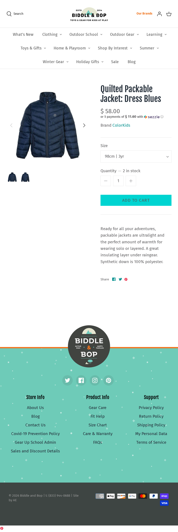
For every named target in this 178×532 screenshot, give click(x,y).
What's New (23, 34)
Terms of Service (151, 442)
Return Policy (151, 416)
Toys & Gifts (31, 48)
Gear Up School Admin (35, 442)
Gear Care (97, 407)
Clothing (49, 34)
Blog (131, 61)
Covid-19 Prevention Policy (35, 433)
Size (104, 145)
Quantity (120, 170)
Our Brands (144, 13)
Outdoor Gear (122, 34)
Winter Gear (53, 61)
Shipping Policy (151, 424)
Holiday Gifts (87, 61)
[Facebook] (81, 380)
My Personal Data (151, 433)
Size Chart (98, 424)
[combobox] (136, 156)
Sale (115, 61)
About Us (35, 407)
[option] (48, 125)
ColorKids (121, 125)
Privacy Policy (151, 407)
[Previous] (11, 125)
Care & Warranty (97, 433)
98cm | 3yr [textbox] (114, 156)
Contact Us (35, 424)
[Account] (159, 14)
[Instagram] (95, 380)
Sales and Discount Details (35, 451)
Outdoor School (83, 34)
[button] (132, 117)
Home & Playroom (70, 48)
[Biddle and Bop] (89, 13)
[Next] (84, 125)
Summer (147, 48)
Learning (154, 34)
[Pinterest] (108, 380)
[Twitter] (67, 380)
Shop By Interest (113, 48)
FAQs (97, 442)
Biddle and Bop (89, 346)
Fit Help (98, 416)
